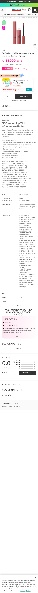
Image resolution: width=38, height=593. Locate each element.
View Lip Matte (10, 390)
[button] (35, 10)
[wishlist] (19, 56)
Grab (29, 90)
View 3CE (7, 395)
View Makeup (9, 385)
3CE (3, 50)
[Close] (35, 577)
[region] (19, 584)
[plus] (10, 97)
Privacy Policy (25, 591)
